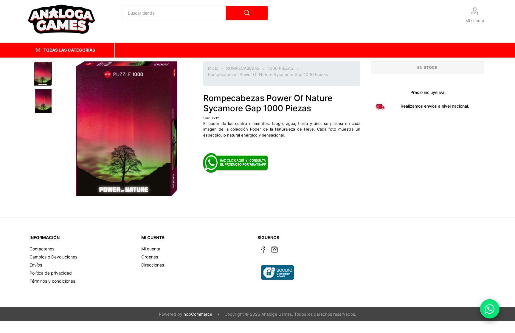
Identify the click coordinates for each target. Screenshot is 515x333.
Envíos (36, 264)
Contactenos (42, 248)
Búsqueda (247, 13)
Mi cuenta (475, 20)
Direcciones (152, 264)
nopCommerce (198, 314)
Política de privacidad (51, 272)
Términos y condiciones (52, 281)
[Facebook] (263, 250)
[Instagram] (274, 250)
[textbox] (174, 13)
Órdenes (149, 256)
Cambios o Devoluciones (53, 256)
